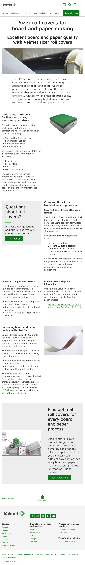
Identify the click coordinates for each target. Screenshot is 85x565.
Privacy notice (72, 554)
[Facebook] (32, 516)
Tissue (32, 535)
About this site (7, 554)
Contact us (14, 238)
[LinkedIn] (48, 516)
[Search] (75, 5)
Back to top (42, 500)
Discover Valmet (8, 546)
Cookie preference (9, 557)
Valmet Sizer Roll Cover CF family (64, 304)
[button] (11, 13)
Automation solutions (66, 529)
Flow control (63, 532)
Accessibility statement (55, 554)
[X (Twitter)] (43, 516)
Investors (5, 539)
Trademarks (39, 554)
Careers (5, 530)
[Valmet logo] (31, 5)
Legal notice (28, 554)
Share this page (8, 498)
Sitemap (18, 554)
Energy (33, 539)
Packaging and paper (38, 532)
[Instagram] (37, 516)
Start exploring (59, 477)
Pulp (32, 529)
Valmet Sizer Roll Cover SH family (64, 307)
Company (5, 527)
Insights (5, 536)
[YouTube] (53, 516)
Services (33, 542)
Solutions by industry (66, 541)
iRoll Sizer (9, 390)
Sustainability (7, 533)
